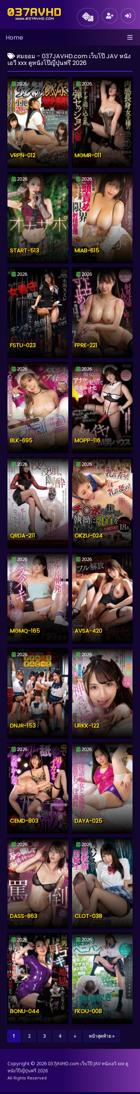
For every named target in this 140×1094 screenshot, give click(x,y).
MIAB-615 (87, 250)
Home (14, 37)
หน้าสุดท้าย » (102, 1036)
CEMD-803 (24, 821)
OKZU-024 (89, 535)
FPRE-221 (86, 345)
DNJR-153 (23, 725)
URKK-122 (87, 725)
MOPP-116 (87, 440)
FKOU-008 (88, 1011)
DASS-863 (23, 916)
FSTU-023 (23, 345)
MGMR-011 (88, 155)
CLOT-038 (88, 916)
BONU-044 (24, 1011)
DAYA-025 (88, 821)
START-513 (24, 250)
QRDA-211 (22, 535)
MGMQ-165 (25, 631)
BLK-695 (21, 440)
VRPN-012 (22, 155)
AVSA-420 (88, 631)
